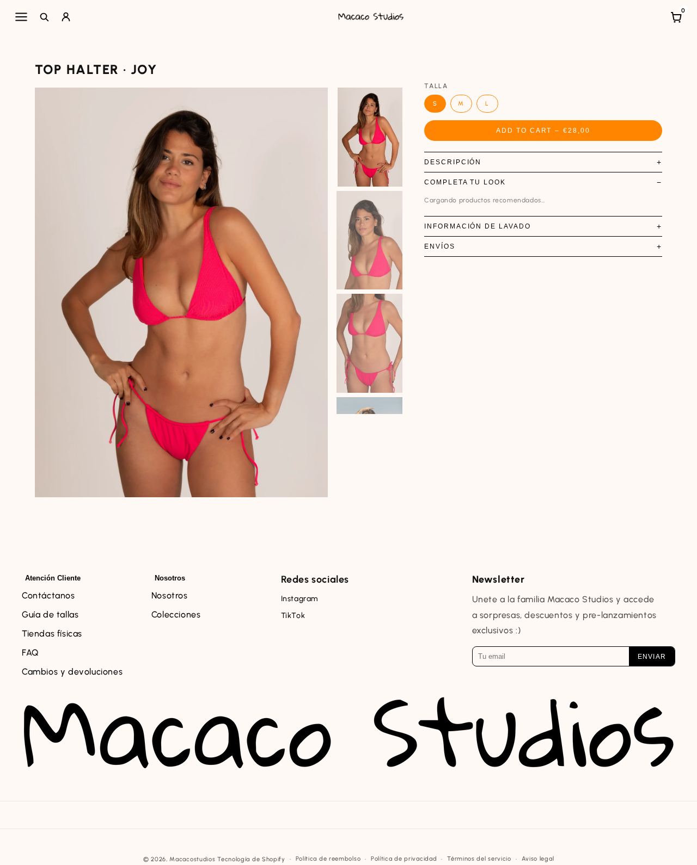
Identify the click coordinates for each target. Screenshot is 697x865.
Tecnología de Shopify (251, 859)
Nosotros (169, 595)
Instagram (299, 598)
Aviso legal (538, 858)
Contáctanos (48, 595)
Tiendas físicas (52, 633)
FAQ (30, 652)
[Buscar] (44, 17)
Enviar (652, 656)
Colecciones (176, 614)
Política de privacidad (404, 858)
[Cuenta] (66, 17)
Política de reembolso (328, 858)
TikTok (293, 615)
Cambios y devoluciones (72, 671)
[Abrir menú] (21, 17)
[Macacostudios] (371, 16)
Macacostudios (192, 859)
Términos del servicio (479, 858)
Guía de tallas (50, 614)
